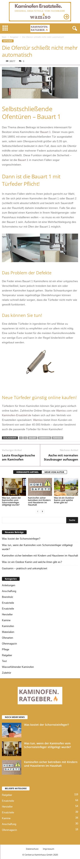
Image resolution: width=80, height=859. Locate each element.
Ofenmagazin (9, 643)
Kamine (6, 620)
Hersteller (7, 614)
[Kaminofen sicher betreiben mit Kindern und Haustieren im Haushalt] (40, 487)
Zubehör (6, 672)
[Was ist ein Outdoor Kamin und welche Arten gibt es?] (66, 487)
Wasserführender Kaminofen (18, 666)
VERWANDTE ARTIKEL (27, 472)
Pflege (5, 649)
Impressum (48, 848)
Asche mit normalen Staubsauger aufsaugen (61, 457)
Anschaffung (9, 591)
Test (4, 661)
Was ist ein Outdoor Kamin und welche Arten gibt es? (64, 500)
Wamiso (38, 419)
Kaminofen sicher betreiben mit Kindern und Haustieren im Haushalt (39, 501)
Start (4, 37)
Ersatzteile (8, 602)
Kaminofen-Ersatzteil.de (16, 415)
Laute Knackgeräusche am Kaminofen (18, 457)
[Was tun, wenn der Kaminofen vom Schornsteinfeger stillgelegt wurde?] (14, 487)
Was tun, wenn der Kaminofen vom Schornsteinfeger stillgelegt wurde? (11, 501)
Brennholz (7, 597)
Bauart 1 (45, 131)
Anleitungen (8, 585)
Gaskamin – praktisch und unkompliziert (24, 568)
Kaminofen (8, 626)
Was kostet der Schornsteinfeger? (21, 538)
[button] (74, 28)
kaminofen (44, 438)
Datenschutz (32, 848)
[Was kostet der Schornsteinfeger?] (11, 730)
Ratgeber (14, 37)
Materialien (8, 632)
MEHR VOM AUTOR (54, 472)
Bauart (32, 438)
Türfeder (57, 438)
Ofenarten (7, 637)
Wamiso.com (64, 410)
